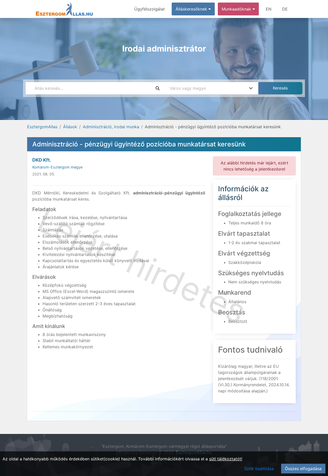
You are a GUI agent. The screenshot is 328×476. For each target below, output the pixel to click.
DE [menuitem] (285, 9)
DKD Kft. (41, 160)
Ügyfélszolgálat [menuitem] (149, 9)
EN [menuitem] (268, 9)
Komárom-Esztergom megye (57, 167)
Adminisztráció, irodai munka (111, 126)
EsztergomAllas (42, 126)
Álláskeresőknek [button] (192, 9)
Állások (70, 126)
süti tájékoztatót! (225, 458)
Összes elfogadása (303, 468)
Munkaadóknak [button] (237, 9)
